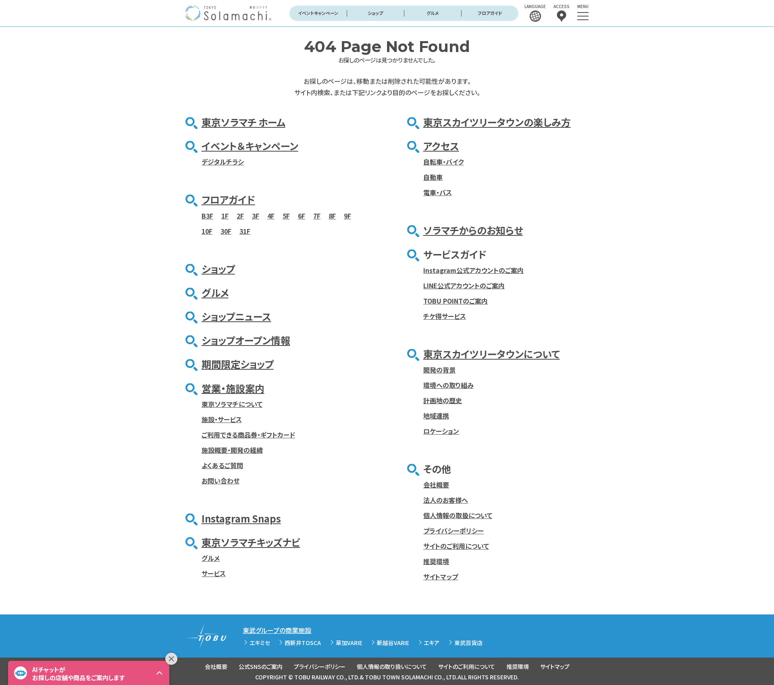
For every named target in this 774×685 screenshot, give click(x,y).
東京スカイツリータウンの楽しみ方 (497, 122)
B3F (207, 216)
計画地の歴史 (442, 400)
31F (244, 231)
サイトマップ (440, 576)
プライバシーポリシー (453, 530)
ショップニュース (236, 316)
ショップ (375, 13)
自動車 (433, 177)
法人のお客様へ (445, 500)
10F (207, 231)
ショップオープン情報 (246, 340)
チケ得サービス (444, 316)
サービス (214, 573)
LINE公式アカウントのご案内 (464, 285)
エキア (431, 643)
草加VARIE (349, 643)
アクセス (441, 145)
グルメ (433, 13)
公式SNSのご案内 (261, 666)
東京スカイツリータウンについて (491, 354)
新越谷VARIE (393, 643)
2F (240, 216)
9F (347, 216)
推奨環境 (436, 561)
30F (226, 231)
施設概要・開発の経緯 (232, 450)
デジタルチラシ (223, 162)
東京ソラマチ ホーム (243, 122)
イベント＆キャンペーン (250, 145)
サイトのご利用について (456, 546)
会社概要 (436, 484)
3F (255, 216)
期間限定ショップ (238, 364)
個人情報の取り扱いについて (392, 666)
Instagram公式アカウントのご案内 (473, 270)
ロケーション (441, 431)
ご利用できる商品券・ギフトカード (248, 434)
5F (286, 216)
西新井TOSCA (303, 643)
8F (332, 216)
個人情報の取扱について (457, 515)
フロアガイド (490, 13)
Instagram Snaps (241, 518)
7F (316, 216)
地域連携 (436, 416)
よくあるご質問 (222, 465)
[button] (88, 673)
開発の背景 (439, 370)
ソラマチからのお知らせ (473, 230)
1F (225, 216)
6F (301, 216)
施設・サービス (222, 419)
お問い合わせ (220, 480)
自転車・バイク (443, 162)
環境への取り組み (448, 385)
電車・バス (437, 192)
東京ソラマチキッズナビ (251, 542)
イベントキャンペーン (318, 13)
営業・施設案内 (233, 388)
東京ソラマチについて (232, 404)
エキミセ (260, 643)
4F (271, 216)
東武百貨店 (468, 643)
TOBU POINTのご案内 (455, 301)
